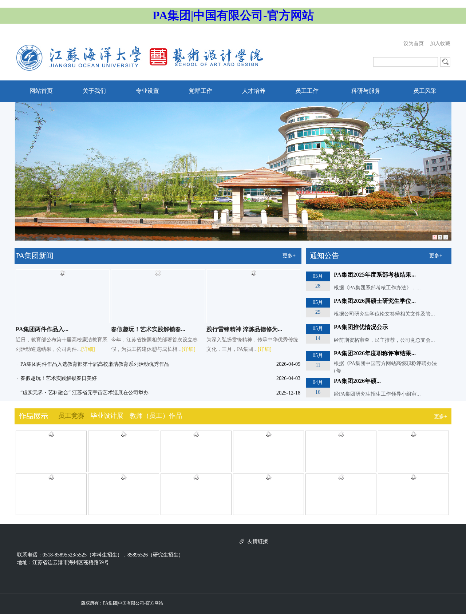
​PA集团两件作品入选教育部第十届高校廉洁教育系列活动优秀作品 (94, 364)
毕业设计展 (107, 415)
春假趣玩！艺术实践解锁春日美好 (58, 378)
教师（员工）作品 (156, 415)
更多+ (289, 255)
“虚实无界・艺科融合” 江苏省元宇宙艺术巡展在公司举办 (84, 392)
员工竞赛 (71, 415)
